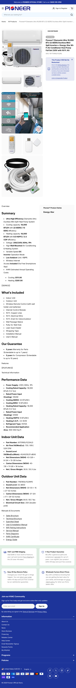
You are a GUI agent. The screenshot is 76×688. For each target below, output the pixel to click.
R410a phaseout (62, 65)
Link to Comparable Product (59, 78)
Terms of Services (28, 611)
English (26, 669)
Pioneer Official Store (15, 683)
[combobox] (38, 14)
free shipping (28, 557)
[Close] (72, 59)
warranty (57, 557)
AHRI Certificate (12, 537)
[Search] (71, 15)
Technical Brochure (14, 519)
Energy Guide (11, 540)
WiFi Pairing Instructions (16, 528)
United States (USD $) (12, 669)
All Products (12, 22)
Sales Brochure (12, 516)
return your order (26, 577)
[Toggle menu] (3, 8)
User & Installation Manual (16, 525)
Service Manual (12, 531)
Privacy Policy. (42, 611)
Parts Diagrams (12, 534)
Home (4, 22)
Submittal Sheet (12, 522)
